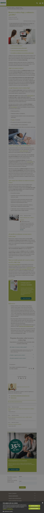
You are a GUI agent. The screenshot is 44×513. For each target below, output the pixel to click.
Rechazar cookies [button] (34, 508)
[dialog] (22, 507)
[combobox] (42, 502)
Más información (10, 508)
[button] (15, 509)
